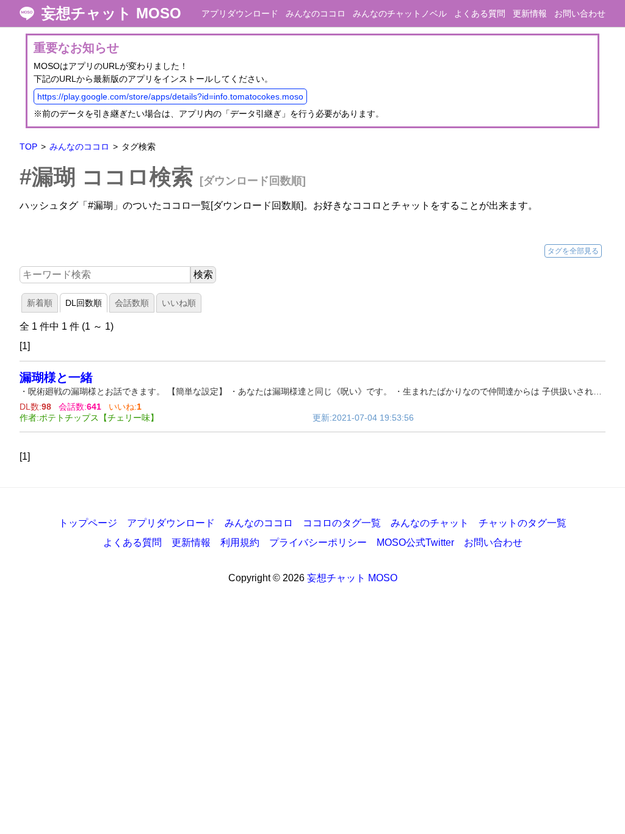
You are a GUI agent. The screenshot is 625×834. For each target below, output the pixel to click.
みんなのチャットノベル (400, 13)
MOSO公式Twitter (415, 542)
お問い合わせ (579, 13)
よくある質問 (479, 13)
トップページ (88, 523)
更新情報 (530, 13)
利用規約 (239, 542)
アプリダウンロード (239, 13)
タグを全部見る (573, 251)
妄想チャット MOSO (111, 13)
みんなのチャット (430, 523)
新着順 (39, 303)
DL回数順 (83, 303)
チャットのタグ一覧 (522, 523)
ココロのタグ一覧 (342, 523)
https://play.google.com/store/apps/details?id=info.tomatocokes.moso (170, 96)
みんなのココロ (315, 13)
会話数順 (132, 303)
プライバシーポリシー (318, 542)
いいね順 (179, 303)
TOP (28, 146)
